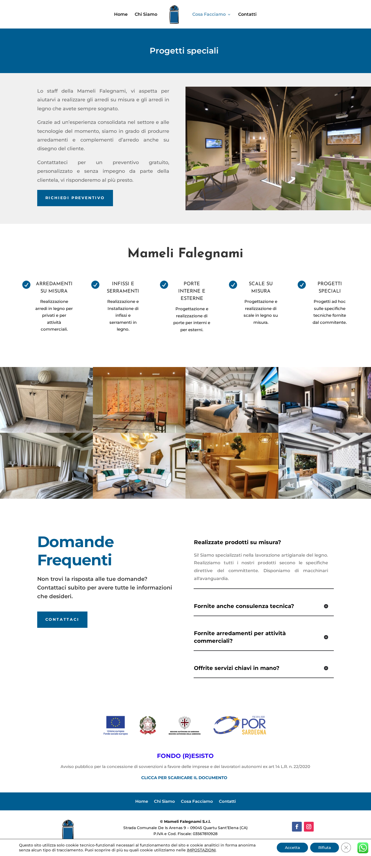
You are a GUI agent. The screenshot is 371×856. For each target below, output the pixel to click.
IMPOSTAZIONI (201, 850)
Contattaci (62, 619)
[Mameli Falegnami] (46, 431)
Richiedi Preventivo (75, 197)
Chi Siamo (146, 14)
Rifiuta (324, 847)
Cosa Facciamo (209, 14)
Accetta (292, 847)
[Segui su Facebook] (297, 827)
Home (121, 14)
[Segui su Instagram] (309, 827)
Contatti (247, 14)
